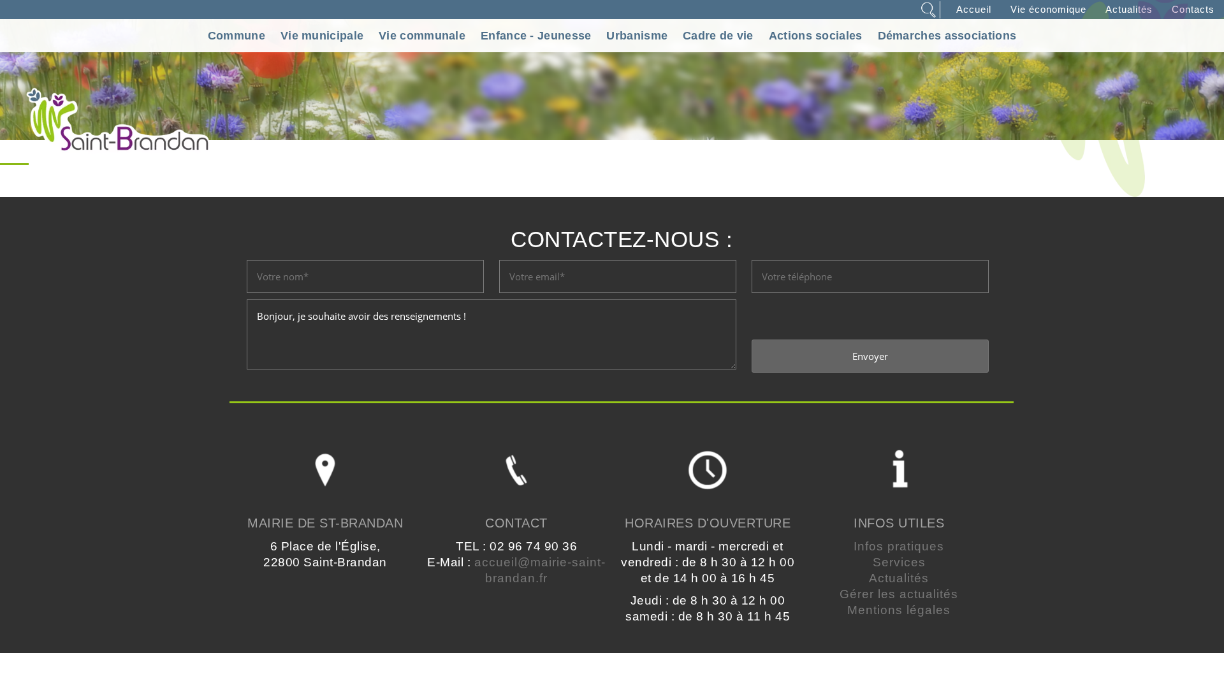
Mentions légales (899, 610)
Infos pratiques (899, 546)
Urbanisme (636, 35)
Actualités (899, 578)
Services (899, 562)
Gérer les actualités (899, 594)
